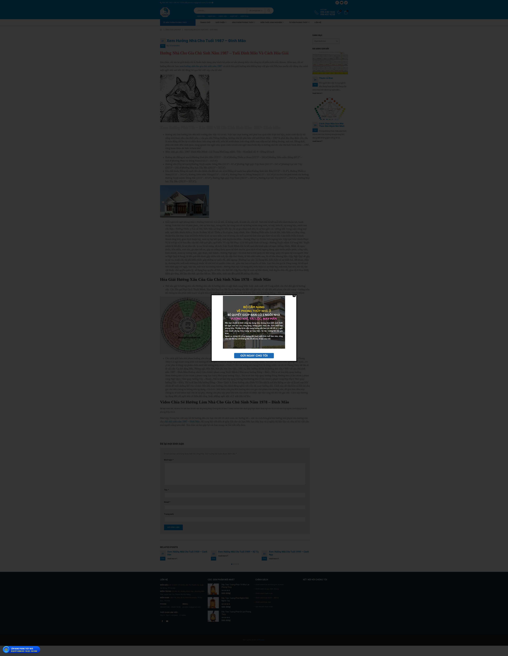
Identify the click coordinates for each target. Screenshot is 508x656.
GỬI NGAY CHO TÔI (254, 355)
